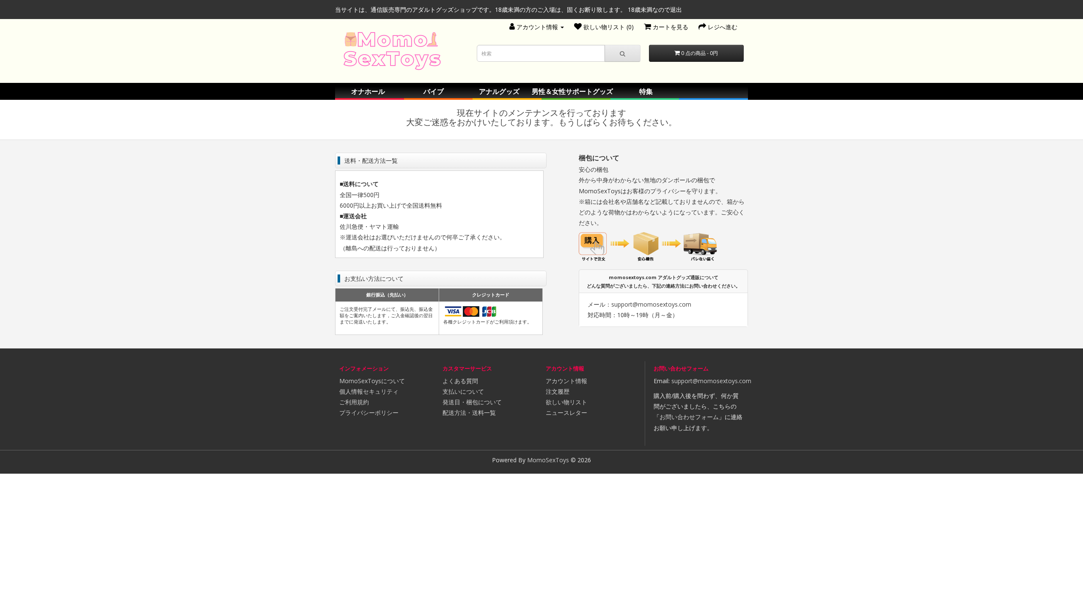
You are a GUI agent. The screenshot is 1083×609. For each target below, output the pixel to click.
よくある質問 (460, 381)
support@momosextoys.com (651, 304)
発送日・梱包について (472, 402)
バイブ (433, 91)
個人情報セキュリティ (369, 391)
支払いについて (463, 391)
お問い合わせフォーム (689, 417)
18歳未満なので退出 (655, 9)
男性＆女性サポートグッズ (572, 91)
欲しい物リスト (566, 402)
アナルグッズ (499, 91)
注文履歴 (557, 391)
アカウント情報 (566, 381)
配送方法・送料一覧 (469, 413)
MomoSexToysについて (372, 381)
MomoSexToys (548, 460)
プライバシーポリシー (369, 413)
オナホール (368, 91)
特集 (646, 91)
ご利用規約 (354, 402)
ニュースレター (566, 413)
